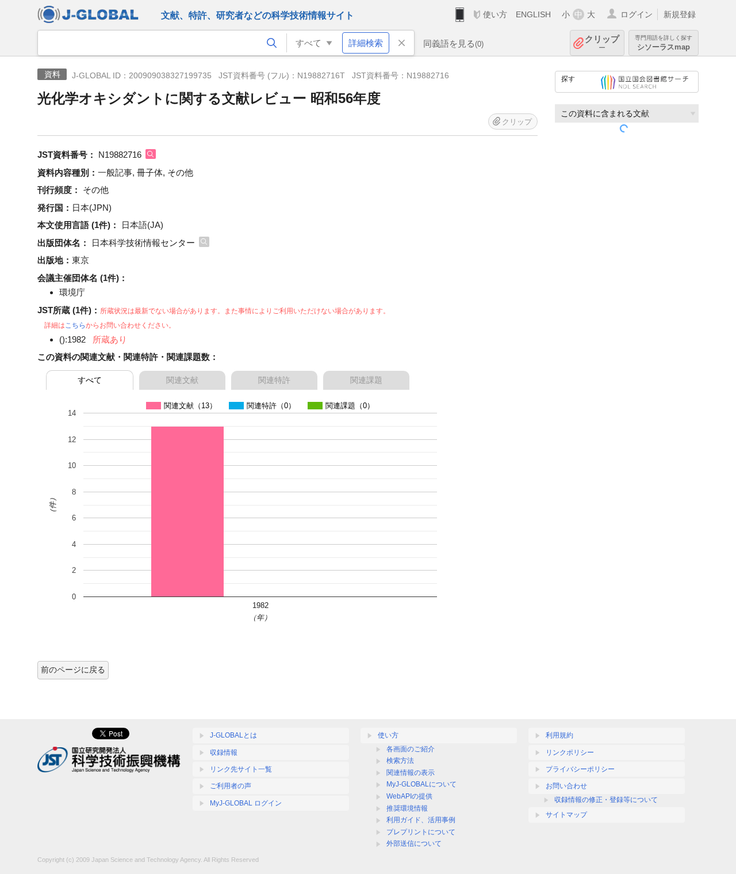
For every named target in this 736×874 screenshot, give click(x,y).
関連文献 (182, 380)
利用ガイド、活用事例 (420, 820)
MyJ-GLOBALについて (421, 784)
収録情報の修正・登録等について (606, 800)
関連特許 (274, 380)
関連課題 (366, 380)
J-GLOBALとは (233, 735)
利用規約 (559, 735)
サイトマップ (566, 815)
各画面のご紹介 (410, 749)
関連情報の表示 (410, 773)
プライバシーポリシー (580, 769)
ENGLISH (533, 14)
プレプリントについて (420, 832)
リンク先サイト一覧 (241, 769)
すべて (90, 380)
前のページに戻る (73, 669)
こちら (75, 325)
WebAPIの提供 (409, 796)
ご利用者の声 (230, 786)
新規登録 (680, 14)
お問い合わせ (566, 786)
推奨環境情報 (407, 808)
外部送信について (414, 843)
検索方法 (400, 761)
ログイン (636, 14)
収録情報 (223, 752)
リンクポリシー (570, 752)
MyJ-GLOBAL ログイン (246, 803)
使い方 (495, 14)
